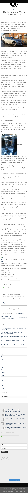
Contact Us (8, 488)
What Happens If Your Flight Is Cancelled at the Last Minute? (15, 423)
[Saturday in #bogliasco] (20, 467)
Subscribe (14, 489)
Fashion (3, 364)
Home (3, 488)
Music (2, 383)
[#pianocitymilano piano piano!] (7, 467)
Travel (2, 388)
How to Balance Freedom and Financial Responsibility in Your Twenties (13, 410)
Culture (3, 362)
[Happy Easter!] (7, 474)
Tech (2, 385)
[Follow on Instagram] (2, 458)
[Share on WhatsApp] (8, 309)
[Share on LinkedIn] (20, 309)
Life (2, 380)
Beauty (2, 356)
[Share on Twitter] (13, 309)
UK (24, 313)
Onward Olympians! (22, 317)
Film (2, 367)
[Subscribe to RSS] (11, 1)
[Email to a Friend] (15, 309)
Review (21, 313)
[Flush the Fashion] (14, 5)
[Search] (8, 1)
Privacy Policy (15, 488)
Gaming (3, 372)
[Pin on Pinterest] (17, 309)
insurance (3, 377)
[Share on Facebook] (10, 309)
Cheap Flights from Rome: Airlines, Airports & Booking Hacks (15, 428)
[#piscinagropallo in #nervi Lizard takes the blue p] (20, 474)
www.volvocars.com (15, 280)
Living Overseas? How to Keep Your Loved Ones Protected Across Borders (11, 333)
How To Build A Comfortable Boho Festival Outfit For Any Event (14, 419)
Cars (14, 9)
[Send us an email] (5, 458)
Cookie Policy (22, 488)
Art (2, 354)
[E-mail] (3, 303)
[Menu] (19, 1)
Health (2, 375)
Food (2, 370)
